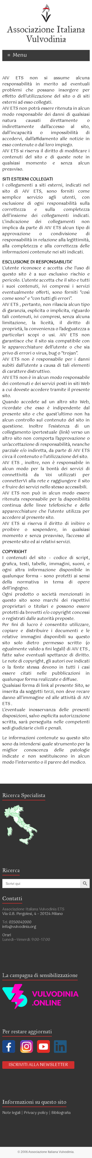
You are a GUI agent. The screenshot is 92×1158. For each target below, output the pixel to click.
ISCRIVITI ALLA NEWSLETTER (38, 1064)
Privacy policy (36, 1113)
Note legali (11, 1113)
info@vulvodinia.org (19, 927)
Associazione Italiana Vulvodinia (46, 34)
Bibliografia (61, 1113)
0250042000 (20, 922)
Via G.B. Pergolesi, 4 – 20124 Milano (32, 914)
